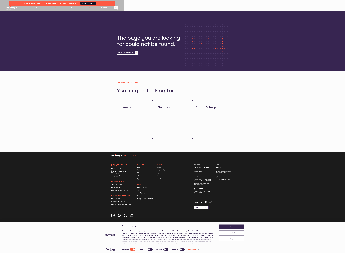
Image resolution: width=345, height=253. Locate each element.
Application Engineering (119, 190)
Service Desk (115, 198)
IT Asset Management (118, 201)
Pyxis (139, 179)
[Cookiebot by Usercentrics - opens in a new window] (110, 249)
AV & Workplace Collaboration (121, 204)
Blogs (159, 167)
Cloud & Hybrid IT (117, 168)
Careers (139, 190)
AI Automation (116, 187)
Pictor (139, 173)
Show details (192, 249)
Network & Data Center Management (119, 172)
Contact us (201, 207)
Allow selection (231, 233)
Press (158, 173)
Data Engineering (117, 184)
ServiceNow (141, 196)
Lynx (139, 170)
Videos (159, 176)
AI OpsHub (140, 176)
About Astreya (142, 187)
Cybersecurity (116, 176)
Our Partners (141, 193)
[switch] (150, 249)
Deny (231, 239)
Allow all (231, 227)
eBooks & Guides (162, 179)
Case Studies (161, 170)
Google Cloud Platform (145, 199)
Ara (138, 167)
